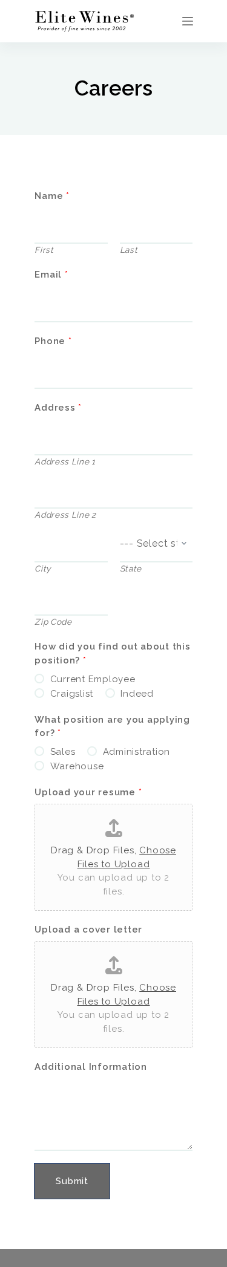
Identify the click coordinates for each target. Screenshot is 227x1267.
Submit (72, 1181)
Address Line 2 (65, 515)
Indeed (137, 693)
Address (58, 407)
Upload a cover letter (88, 929)
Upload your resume (88, 792)
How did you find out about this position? (112, 653)
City (43, 568)
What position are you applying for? (112, 726)
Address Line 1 (65, 461)
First (44, 250)
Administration (137, 751)
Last (129, 250)
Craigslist (72, 693)
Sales (63, 751)
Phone (53, 341)
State (131, 568)
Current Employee (93, 679)
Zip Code (53, 622)
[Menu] (187, 21)
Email (51, 274)
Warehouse (77, 766)
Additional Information (91, 1066)
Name (52, 196)
